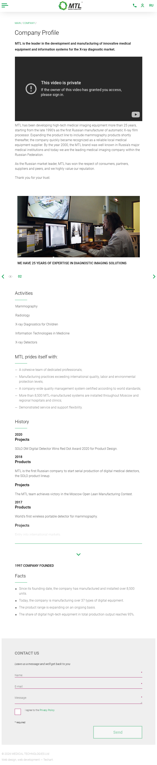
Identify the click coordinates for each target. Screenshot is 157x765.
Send (117, 732)
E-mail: (19, 686)
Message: (21, 697)
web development (29, 759)
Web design (9, 759)
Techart (48, 759)
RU (151, 5)
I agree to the (40, 710)
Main (18, 23)
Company (29, 23)
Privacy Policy (47, 710)
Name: (19, 675)
